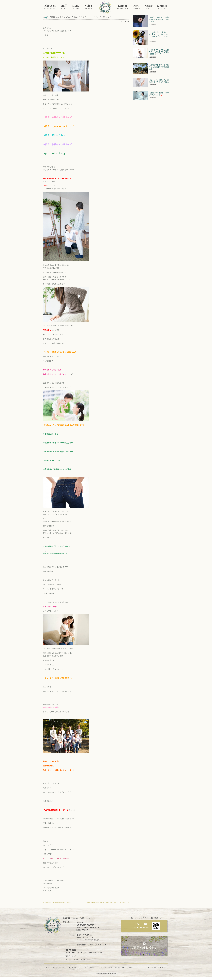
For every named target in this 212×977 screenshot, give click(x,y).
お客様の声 (92, 967)
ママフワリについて (59, 967)
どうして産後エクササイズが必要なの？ (58, 858)
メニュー (83, 967)
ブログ (138, 967)
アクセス (146, 967)
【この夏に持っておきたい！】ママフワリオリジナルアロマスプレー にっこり (159, 35)
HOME (48, 967)
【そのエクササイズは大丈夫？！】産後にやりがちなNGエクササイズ (159, 52)
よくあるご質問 (120, 967)
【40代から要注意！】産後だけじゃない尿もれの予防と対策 (159, 19)
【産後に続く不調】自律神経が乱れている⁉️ (159, 93)
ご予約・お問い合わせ (159, 967)
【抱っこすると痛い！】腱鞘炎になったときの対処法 (159, 81)
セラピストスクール (105, 967)
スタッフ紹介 (73, 967)
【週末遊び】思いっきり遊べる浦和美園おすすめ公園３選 (159, 67)
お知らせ (130, 967)
